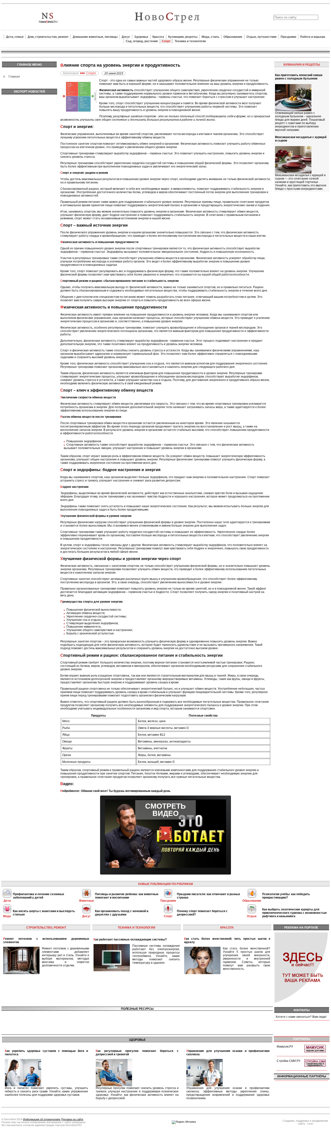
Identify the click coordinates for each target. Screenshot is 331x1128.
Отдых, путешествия (261, 37)
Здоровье (141, 37)
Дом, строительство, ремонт (48, 37)
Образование (232, 37)
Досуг (126, 37)
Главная (14, 76)
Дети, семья (15, 37)
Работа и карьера (312, 37)
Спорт (166, 41)
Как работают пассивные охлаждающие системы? (130, 939)
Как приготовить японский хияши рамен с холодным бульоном (298, 76)
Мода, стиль (210, 37)
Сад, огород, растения (142, 41)
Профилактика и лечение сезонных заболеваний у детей (38, 895)
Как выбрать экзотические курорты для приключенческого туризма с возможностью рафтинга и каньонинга (294, 913)
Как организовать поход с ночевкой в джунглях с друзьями (121, 912)
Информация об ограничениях (42, 1119)
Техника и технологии (190, 41)
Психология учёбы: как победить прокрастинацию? (286, 895)
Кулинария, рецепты (182, 37)
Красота (158, 37)
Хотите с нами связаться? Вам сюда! (301, 1016)
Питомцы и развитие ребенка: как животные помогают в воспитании (126, 895)
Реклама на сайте (72, 1119)
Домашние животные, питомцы (95, 37)
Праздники (288, 37)
